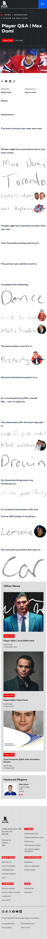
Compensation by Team (33, 838)
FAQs (4, 878)
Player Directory (31, 834)
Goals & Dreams (8, 888)
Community (6, 896)
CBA (3, 845)
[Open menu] (42, 4)
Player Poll (29, 841)
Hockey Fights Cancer (11, 892)
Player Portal (34, 870)
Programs (28, 862)
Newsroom (20, 15)
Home (7, 15)
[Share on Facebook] (6, 81)
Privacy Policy (7, 927)
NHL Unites (12, 900)
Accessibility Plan (8, 924)
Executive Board (8, 866)
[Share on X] (2, 81)
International (8, 870)
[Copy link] (14, 81)
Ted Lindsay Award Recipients (32, 850)
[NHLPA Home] (4, 4)
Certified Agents (9, 874)
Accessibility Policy (28, 924)
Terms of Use (25, 927)
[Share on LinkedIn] (10, 81)
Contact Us (6, 840)
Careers (5, 843)
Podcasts (28, 892)
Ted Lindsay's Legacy (32, 845)
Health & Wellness (32, 866)
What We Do (6, 862)
